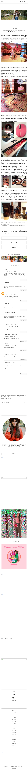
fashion (14, 692)
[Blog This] (16, 242)
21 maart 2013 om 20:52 (10, 271)
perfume (23, 246)
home (14, 695)
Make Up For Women (10, 362)
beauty (6, 246)
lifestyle (14, 698)
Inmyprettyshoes (9, 293)
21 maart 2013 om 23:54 (10, 314)
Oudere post (23, 402)
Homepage (14, 401)
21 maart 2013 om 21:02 (10, 284)
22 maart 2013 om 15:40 (10, 345)
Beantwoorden (23, 279)
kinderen (14, 697)
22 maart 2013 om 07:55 (11, 324)
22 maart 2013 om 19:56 (10, 363)
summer (14, 247)
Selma (6, 343)
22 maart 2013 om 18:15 (10, 354)
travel (14, 701)
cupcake (10, 246)
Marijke (7, 282)
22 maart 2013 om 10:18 (10, 336)
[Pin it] (15, 242)
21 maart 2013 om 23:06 (10, 294)
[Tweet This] (11, 242)
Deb (6, 269)
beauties (7, 303)
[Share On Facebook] (13, 242)
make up (19, 246)
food (16, 246)
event (13, 246)
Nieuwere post (5, 402)
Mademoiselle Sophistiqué (12, 334)
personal (14, 700)
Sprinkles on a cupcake (15, 766)
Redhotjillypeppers (10, 312)
